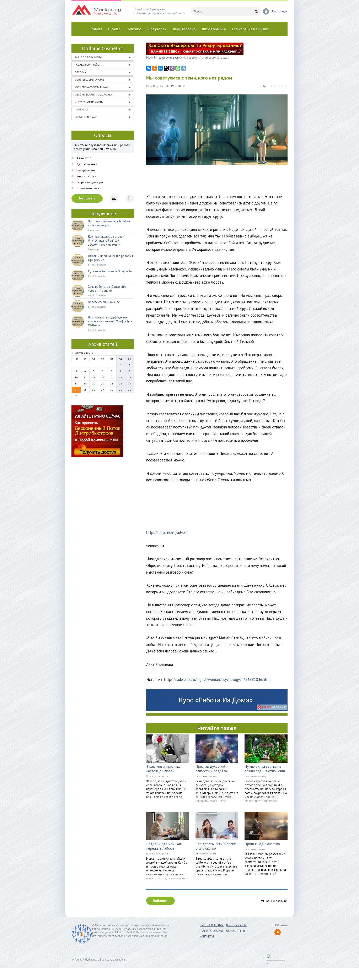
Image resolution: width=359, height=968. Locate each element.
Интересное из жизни (157, 776)
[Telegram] (183, 68)
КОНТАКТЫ (207, 936)
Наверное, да (85, 170)
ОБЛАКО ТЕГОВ (235, 931)
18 (85, 383)
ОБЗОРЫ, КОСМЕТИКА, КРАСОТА (93, 94)
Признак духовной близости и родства (211, 768)
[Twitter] (166, 68)
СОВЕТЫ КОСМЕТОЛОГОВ (90, 79)
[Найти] (256, 11)
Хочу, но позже (86, 176)
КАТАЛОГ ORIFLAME (86, 117)
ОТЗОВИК (80, 72)
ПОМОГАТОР (82, 109)
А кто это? (83, 158)
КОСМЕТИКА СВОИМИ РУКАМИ (92, 87)
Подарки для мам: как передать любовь (164, 846)
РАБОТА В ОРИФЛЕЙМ (87, 65)
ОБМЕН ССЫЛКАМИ (211, 931)
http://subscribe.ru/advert (167, 532)
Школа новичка (214, 29)
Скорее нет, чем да (89, 182)
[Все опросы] (129, 198)
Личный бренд (184, 29)
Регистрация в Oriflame (250, 29)
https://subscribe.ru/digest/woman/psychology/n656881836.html (217, 679)
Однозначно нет (87, 188)
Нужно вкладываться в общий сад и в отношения (265, 768)
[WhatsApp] (177, 68)
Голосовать (87, 198)
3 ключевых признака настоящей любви (163, 768)
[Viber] (172, 68)
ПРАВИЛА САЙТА (236, 925)
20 (102, 383)
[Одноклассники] (154, 68)
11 (85, 377)
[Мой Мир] (160, 68)
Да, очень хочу (86, 164)
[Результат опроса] (114, 198)
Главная (96, 29)
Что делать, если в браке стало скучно (215, 846)
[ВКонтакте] (148, 68)
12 (93, 377)
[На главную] (96, 11)
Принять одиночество (262, 844)
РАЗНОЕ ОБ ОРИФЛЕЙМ (88, 57)
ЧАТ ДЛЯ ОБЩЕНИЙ (212, 925)
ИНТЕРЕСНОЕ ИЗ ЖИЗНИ (89, 102)
